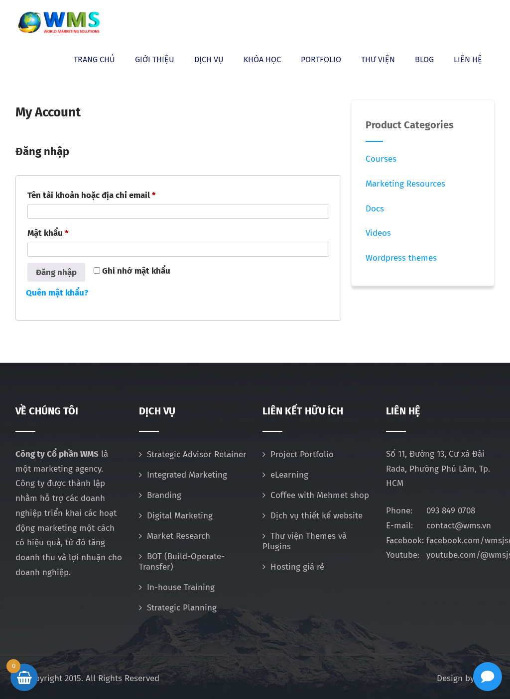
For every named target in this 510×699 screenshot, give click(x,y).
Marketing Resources (405, 184)
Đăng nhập (56, 272)
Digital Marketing (180, 515)
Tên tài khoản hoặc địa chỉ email (100, 193)
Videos (378, 233)
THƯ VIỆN (378, 59)
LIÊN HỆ (468, 59)
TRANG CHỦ (94, 59)
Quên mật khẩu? (57, 293)
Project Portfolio (302, 454)
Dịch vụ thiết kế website (316, 515)
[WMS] (58, 22)
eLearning (289, 475)
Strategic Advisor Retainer (197, 454)
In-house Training (181, 587)
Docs (375, 208)
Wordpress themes (401, 258)
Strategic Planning (182, 607)
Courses (381, 159)
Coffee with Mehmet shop (319, 495)
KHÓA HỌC (262, 59)
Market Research (178, 536)
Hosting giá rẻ (297, 567)
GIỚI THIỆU (154, 59)
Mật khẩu (57, 231)
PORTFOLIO (321, 59)
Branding (164, 495)
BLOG (424, 59)
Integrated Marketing (187, 475)
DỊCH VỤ (209, 59)
